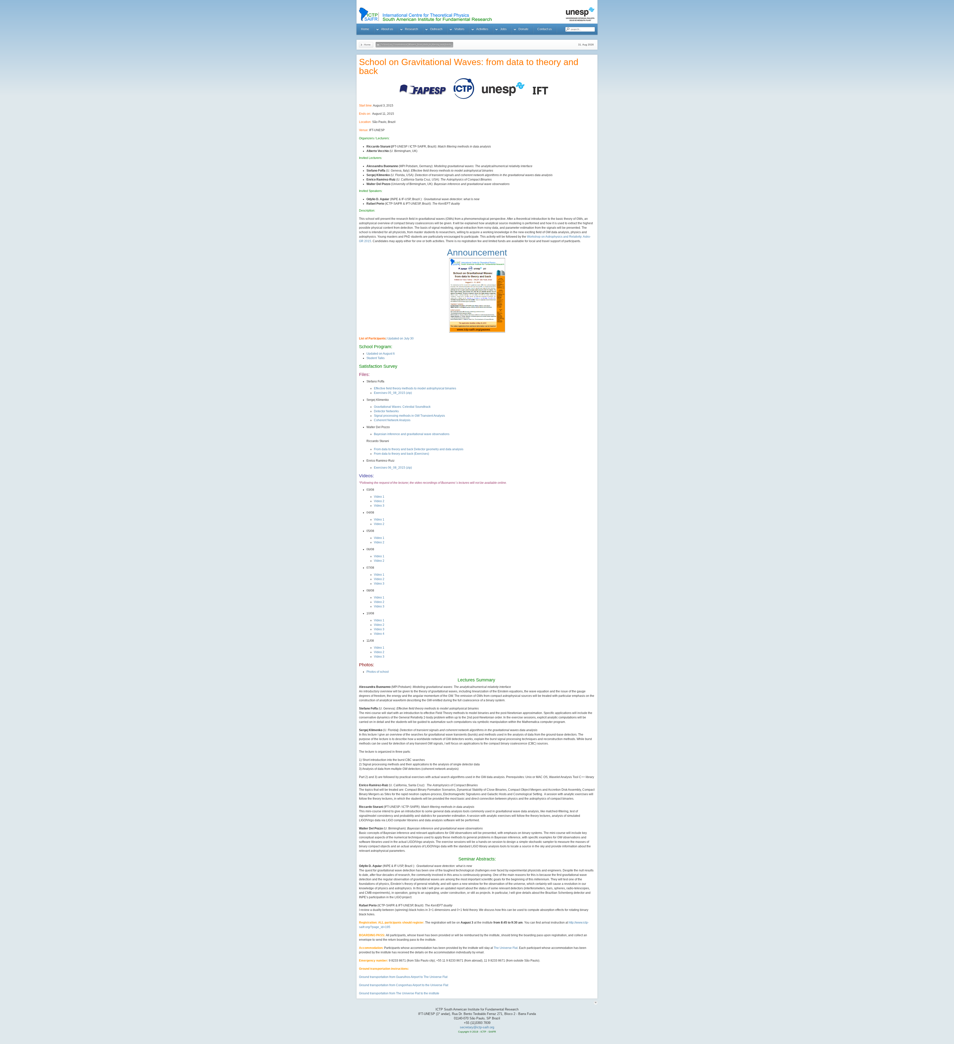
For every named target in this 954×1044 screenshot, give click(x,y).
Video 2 (379, 501)
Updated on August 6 (380, 353)
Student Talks (375, 358)
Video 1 (379, 496)
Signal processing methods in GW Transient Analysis (409, 415)
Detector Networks (386, 411)
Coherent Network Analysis (392, 420)
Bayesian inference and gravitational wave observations (411, 434)
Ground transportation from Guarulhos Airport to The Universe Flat (403, 977)
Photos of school (377, 671)
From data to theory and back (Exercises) (401, 453)
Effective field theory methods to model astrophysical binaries (415, 388)
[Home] (483, 14)
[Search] (567, 29)
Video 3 (379, 505)
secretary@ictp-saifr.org (477, 1027)
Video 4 (379, 633)
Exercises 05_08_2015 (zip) (393, 393)
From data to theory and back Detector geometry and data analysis (418, 449)
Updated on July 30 (400, 338)
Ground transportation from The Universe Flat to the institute (399, 993)
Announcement (477, 252)
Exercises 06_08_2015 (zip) (393, 467)
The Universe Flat (505, 948)
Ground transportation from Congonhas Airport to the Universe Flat (403, 985)
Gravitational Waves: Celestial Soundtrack (402, 407)
